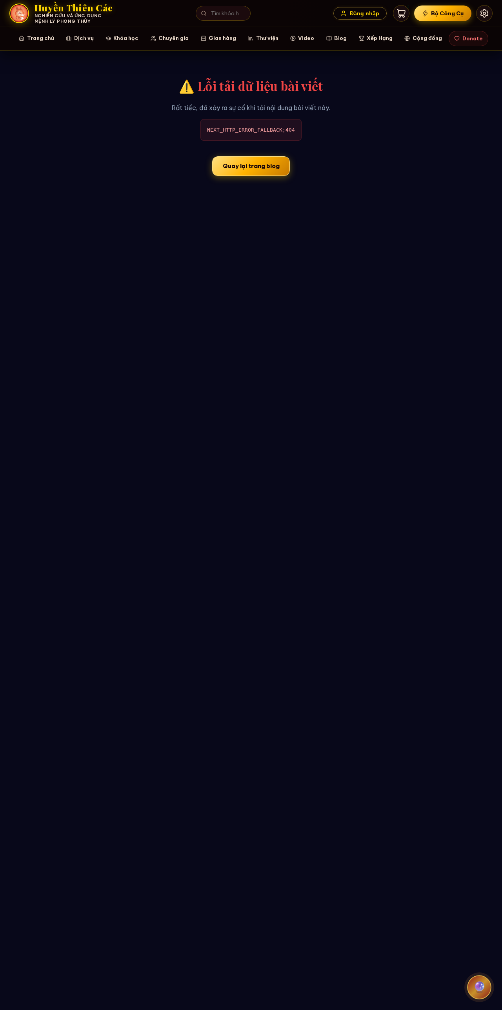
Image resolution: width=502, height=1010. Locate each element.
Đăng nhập (364, 13)
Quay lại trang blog (251, 166)
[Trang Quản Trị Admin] (484, 13)
